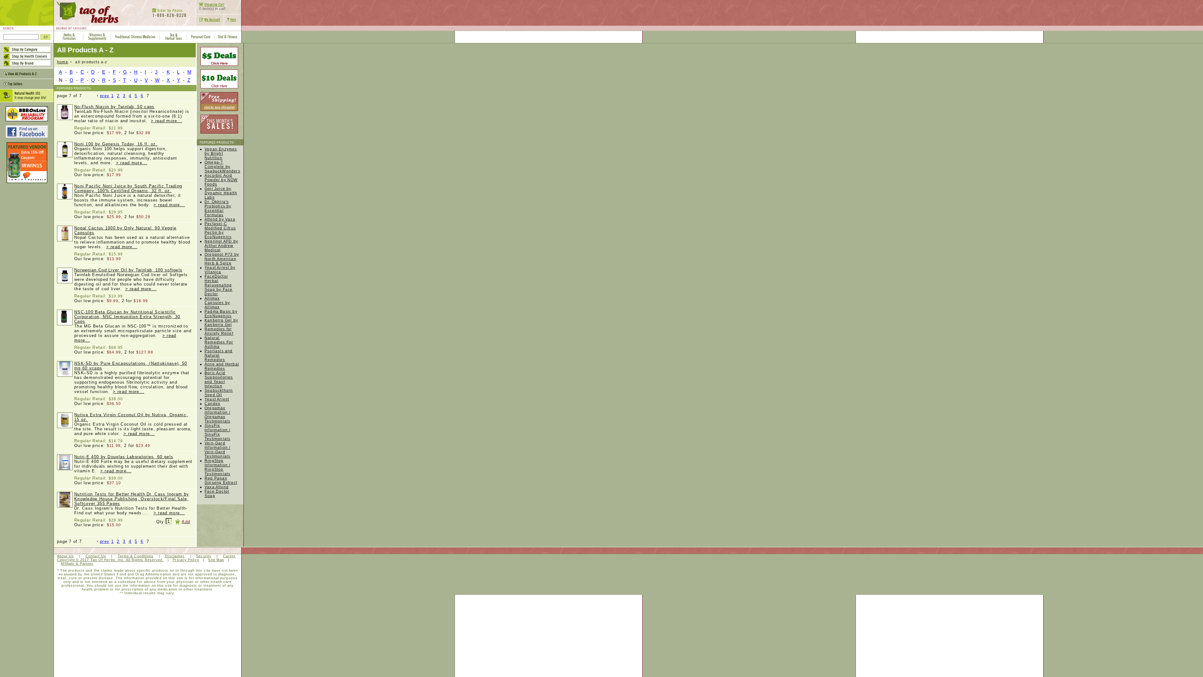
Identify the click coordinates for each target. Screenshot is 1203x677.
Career (229, 556)
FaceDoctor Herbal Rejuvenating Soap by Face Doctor (218, 285)
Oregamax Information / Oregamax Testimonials (218, 414)
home (62, 62)
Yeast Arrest (217, 399)
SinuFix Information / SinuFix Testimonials (218, 432)
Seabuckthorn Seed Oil (219, 392)
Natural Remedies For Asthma (219, 342)
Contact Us (96, 556)
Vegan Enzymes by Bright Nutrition (221, 153)
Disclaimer (175, 556)
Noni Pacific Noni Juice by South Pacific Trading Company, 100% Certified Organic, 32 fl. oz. (128, 188)
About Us (65, 556)
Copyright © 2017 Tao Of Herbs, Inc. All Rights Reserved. (110, 560)
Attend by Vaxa (220, 219)
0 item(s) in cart (212, 9)
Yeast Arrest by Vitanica (220, 269)
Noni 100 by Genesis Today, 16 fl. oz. (116, 144)
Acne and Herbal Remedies (222, 366)
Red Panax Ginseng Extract (221, 480)
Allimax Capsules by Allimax (217, 302)
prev (104, 95)
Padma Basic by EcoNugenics (221, 313)
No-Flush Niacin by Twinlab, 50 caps (114, 106)
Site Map (216, 560)
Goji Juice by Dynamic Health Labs (221, 193)
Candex (212, 403)
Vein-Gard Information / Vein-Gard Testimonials (218, 450)
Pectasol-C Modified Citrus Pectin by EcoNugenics (220, 230)
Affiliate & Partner (77, 563)
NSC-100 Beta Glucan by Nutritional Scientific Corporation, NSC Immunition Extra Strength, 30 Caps (127, 317)
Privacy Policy (186, 560)
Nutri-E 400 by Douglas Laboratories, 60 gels (123, 456)
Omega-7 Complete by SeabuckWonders (222, 166)
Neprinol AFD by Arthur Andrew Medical (221, 245)
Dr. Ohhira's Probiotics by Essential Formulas (218, 208)
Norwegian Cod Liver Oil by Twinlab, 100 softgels (128, 270)
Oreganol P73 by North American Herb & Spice (222, 258)
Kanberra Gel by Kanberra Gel (221, 322)
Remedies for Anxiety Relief (219, 331)
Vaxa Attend (217, 487)
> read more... (166, 120)
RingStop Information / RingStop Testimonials (218, 467)
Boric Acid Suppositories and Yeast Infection (219, 379)
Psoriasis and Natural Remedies (219, 355)
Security (203, 556)
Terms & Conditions (136, 556)
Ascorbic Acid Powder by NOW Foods (221, 179)
